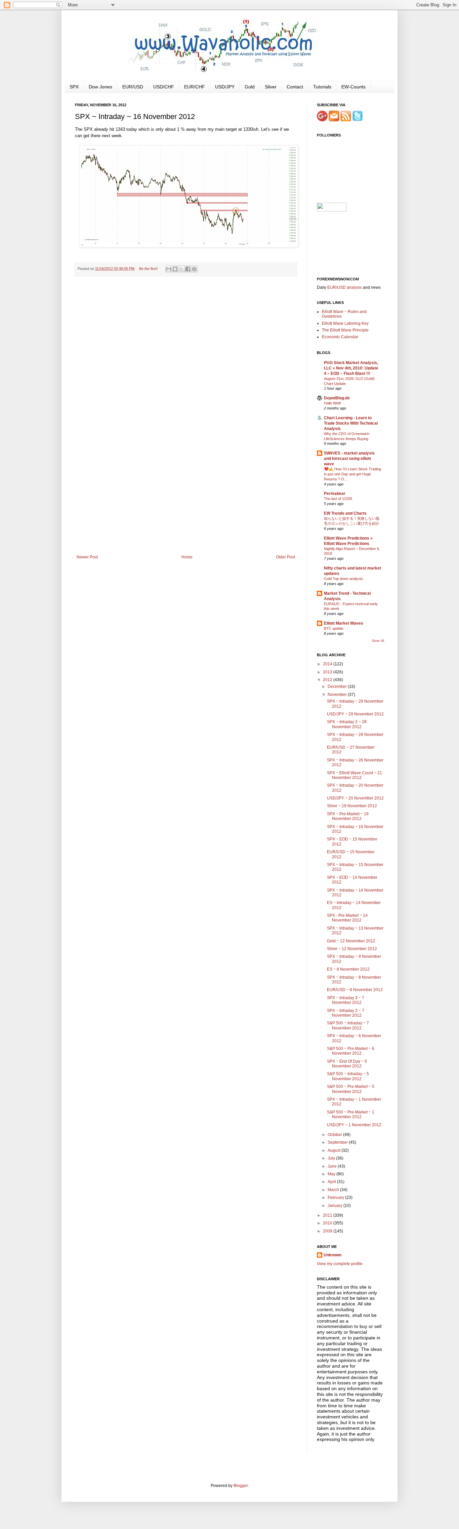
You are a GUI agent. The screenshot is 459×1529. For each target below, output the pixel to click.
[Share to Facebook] (187, 269)
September (338, 1142)
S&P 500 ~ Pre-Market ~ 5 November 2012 (350, 1089)
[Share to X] (181, 269)
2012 (328, 679)
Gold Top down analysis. (344, 579)
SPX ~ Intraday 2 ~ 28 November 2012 (347, 724)
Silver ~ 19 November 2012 (352, 805)
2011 (328, 1215)
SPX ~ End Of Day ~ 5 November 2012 (347, 1063)
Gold (250, 86)
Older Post (285, 557)
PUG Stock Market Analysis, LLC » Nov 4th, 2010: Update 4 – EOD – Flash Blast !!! (351, 368)
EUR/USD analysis (344, 287)
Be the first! (148, 269)
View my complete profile (340, 1263)
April (332, 1181)
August (334, 1150)
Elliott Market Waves (343, 623)
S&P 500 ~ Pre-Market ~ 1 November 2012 (350, 1114)
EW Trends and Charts (345, 513)
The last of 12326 (338, 499)
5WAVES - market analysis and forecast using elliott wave (349, 458)
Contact (295, 86)
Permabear (334, 493)
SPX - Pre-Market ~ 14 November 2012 (347, 918)
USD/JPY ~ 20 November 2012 (355, 798)
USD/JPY (225, 86)
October (335, 1134)
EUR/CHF (194, 86)
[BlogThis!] (175, 269)
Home (187, 557)
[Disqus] (186, 369)
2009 (328, 1231)
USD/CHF (163, 86)
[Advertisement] (185, 504)
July (332, 1158)
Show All (378, 640)
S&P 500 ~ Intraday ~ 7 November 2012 (348, 1025)
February (336, 1197)
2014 (328, 664)
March (334, 1189)
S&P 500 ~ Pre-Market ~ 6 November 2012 (350, 1051)
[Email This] (168, 269)
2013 (328, 672)
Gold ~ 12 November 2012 (351, 941)
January (335, 1205)
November (338, 694)
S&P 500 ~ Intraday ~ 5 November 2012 (348, 1076)
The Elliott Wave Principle (345, 330)
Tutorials (322, 86)
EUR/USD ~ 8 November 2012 (355, 989)
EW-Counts (353, 86)
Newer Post (87, 557)
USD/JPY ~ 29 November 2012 (355, 714)
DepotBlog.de (337, 398)
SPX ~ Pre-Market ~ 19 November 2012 (348, 816)
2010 (328, 1223)
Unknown (332, 1255)
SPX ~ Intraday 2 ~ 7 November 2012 (345, 1013)
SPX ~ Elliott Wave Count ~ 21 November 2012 (354, 775)
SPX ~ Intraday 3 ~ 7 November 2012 (345, 1000)
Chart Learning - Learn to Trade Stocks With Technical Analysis (351, 423)
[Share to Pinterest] (194, 269)
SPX (74, 86)
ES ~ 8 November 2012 (348, 969)
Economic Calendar (340, 337)
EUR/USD (132, 86)
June (333, 1166)
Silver (271, 86)
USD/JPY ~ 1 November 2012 (354, 1125)
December (338, 686)
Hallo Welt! (332, 403)
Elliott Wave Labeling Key (345, 323)
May (332, 1174)
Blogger (241, 1485)
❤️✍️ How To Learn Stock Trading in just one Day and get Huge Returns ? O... (352, 474)
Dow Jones (100, 86)
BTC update (333, 628)
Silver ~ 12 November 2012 (352, 948)
